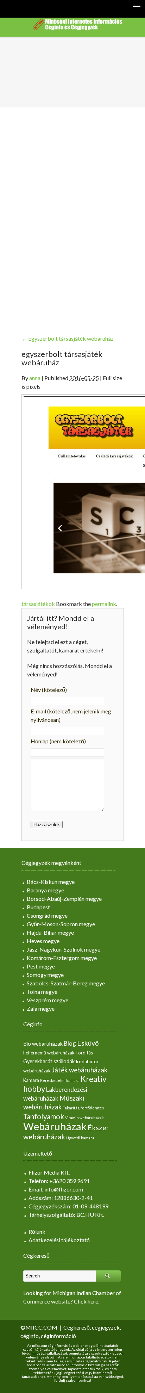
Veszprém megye (47, 1000)
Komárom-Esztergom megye (62, 957)
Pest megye (41, 966)
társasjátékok (38, 603)
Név (49, 689)
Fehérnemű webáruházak (49, 1052)
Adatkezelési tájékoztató (59, 1240)
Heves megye (43, 940)
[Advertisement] (72, 215)
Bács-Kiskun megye (51, 881)
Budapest (38, 907)
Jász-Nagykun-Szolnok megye (63, 949)
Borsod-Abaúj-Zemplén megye (64, 898)
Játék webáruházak (79, 1070)
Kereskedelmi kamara (60, 1080)
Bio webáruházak (43, 1044)
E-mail (71, 715)
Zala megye (41, 1008)
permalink (104, 603)
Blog (70, 1043)
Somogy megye (45, 974)
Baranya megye (45, 890)
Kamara (31, 1080)
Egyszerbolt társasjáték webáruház (67, 338)
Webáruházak (55, 1126)
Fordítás (84, 1052)
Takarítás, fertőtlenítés (83, 1108)
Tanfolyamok (43, 1116)
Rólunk (37, 1231)
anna (34, 377)
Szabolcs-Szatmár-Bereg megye (66, 983)
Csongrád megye (47, 915)
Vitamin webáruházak (84, 1117)
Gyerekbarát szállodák (49, 1061)
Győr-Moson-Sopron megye (61, 924)
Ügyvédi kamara (80, 1137)
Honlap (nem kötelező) (58, 741)
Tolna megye (42, 991)
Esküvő (88, 1043)
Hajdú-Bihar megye (50, 932)
